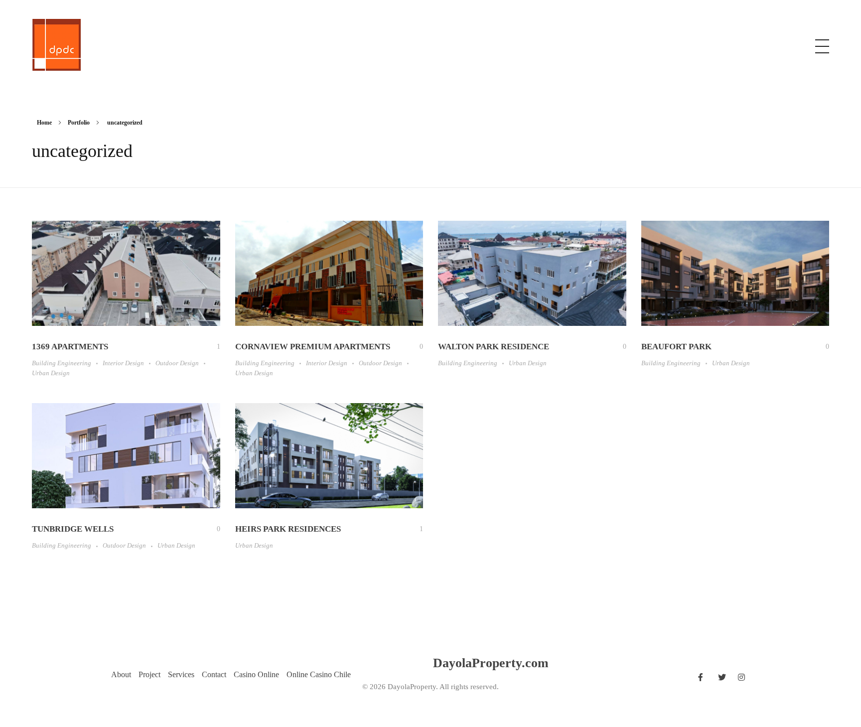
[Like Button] (211, 346)
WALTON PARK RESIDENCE (493, 346)
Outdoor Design (177, 363)
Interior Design (123, 363)
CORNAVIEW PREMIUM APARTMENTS (312, 346)
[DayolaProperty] (56, 45)
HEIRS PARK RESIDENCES (288, 529)
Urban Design (51, 373)
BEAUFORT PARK (676, 346)
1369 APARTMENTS (70, 346)
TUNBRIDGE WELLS (73, 529)
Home (44, 122)
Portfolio (79, 122)
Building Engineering (61, 363)
